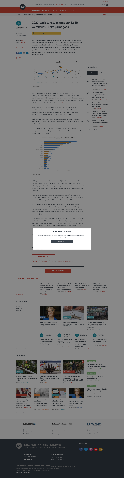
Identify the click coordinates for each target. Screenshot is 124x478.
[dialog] (62, 239)
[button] (62, 246)
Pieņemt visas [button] (62, 241)
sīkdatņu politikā (76, 237)
